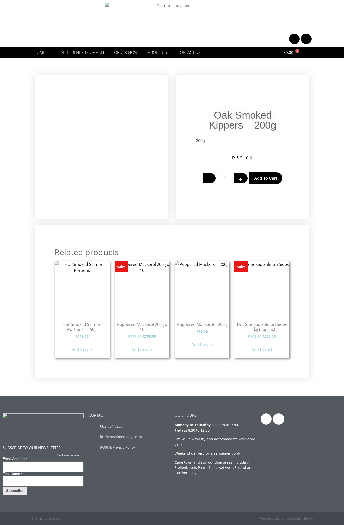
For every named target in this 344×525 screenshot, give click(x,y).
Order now (126, 52)
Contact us (189, 52)
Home (39, 52)
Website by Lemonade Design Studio (286, 518)
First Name (12, 473)
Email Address (15, 459)
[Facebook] (294, 39)
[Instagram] (306, 39)
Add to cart (265, 178)
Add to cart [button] (82, 349)
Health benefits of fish (79, 52)
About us (157, 52)
